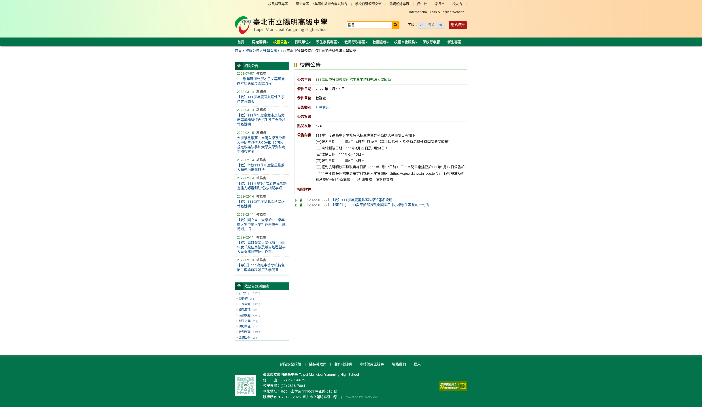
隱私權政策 (318, 364)
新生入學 (248, 321)
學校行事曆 (431, 42)
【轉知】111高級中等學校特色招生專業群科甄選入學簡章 (261, 267)
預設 (431, 25)
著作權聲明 (343, 364)
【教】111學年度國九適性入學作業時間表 (261, 99)
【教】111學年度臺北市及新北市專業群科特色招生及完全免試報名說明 (261, 120)
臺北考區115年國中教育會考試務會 (321, 4)
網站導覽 (458, 25)
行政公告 (249, 293)
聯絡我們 (399, 364)
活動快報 (249, 315)
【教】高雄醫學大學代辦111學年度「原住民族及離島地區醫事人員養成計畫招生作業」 (261, 247)
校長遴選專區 (278, 4)
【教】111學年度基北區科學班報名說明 (261, 204)
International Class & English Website (436, 12)
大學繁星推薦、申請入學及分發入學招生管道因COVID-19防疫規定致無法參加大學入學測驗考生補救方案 (261, 145)
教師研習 (249, 332)
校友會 (457, 4)
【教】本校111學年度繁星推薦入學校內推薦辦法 (261, 167)
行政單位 (302, 42)
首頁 (240, 42)
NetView (371, 397)
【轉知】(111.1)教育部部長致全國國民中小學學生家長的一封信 (367, 205)
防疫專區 (248, 326)
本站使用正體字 (372, 364)
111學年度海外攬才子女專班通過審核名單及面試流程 (261, 81)
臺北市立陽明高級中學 (319, 397)
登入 (417, 364)
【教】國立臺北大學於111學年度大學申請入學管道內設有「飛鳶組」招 (261, 224)
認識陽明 (259, 42)
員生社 (422, 4)
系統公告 (248, 337)
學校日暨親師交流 (368, 4)
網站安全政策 (290, 364)
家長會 (440, 4)
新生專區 (454, 42)
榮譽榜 (247, 298)
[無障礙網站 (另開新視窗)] (453, 386)
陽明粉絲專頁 (399, 4)
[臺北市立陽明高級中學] (281, 25)
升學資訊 (249, 304)
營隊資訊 (248, 310)
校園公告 (280, 42)
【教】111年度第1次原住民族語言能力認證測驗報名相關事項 (262, 185)
